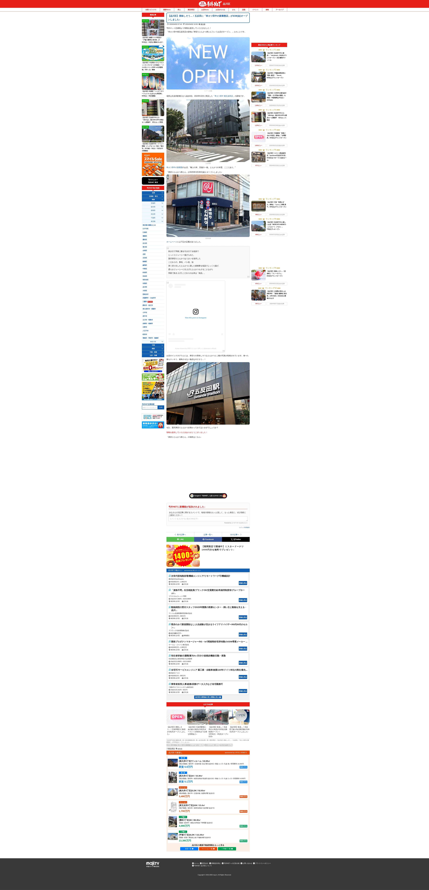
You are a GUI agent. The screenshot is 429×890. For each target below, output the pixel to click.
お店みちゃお (220, 10)
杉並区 (145, 272)
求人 (179, 10)
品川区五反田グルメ (226, 745)
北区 (144, 254)
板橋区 (145, 261)
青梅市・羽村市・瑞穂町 (151, 338)
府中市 (145, 316)
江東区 (145, 232)
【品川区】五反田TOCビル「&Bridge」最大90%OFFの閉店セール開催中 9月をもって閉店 (152, 120)
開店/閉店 (191, 10)
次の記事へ (234, 535)
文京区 (145, 258)
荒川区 (145, 247)
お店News (205, 10)
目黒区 (145, 283)
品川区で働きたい (175, 570)
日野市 (145, 327)
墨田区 (145, 239)
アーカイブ (280, 10)
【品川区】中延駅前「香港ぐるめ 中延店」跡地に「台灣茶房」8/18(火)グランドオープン (276, 135)
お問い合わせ (247, 863)
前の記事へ (181, 535)
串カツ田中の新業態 (174, 167)
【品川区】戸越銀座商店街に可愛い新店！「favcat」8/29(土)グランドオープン (276, 75)
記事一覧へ (208, 535)
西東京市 (145, 294)
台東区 (145, 250)
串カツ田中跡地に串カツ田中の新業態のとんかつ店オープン (185, 745)
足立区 (145, 243)
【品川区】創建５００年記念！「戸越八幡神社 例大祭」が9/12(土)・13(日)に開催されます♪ (152, 40)
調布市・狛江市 (148, 305)
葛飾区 (145, 236)
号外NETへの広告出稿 (232, 863)
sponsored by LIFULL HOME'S (236, 752)
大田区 (145, 290)
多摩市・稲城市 (148, 323)
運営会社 (205, 863)
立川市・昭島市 (148, 320)
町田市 (145, 334)
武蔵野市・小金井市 (149, 298)
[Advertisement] (269, 28)
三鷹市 (147, 301)
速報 (267, 10)
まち (233, 10)
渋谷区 (145, 276)
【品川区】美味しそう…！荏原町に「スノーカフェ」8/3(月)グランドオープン (276, 273)
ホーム (196, 863)
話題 (243, 10)
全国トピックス (150, 10)
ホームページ (171, 242)
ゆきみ (180, 748)
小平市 (145, 312)
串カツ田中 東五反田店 (224, 96)
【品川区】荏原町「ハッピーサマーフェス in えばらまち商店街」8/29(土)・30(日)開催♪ (153, 93)
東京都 (203, 24)
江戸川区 (145, 228)
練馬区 (145, 265)
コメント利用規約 (244, 527)
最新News (167, 10)
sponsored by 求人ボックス (192, 570)
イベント (255, 10)
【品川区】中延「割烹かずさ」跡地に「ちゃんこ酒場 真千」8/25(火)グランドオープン (276, 204)
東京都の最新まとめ (149, 225)
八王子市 (145, 331)
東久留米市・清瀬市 (149, 309)
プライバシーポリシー (263, 863)
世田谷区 (145, 280)
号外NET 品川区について (203, 866)
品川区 (226, 3)
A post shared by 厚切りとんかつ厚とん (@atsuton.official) (195, 348)
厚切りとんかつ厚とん (211, 745)
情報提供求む (216, 863)
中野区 (145, 269)
